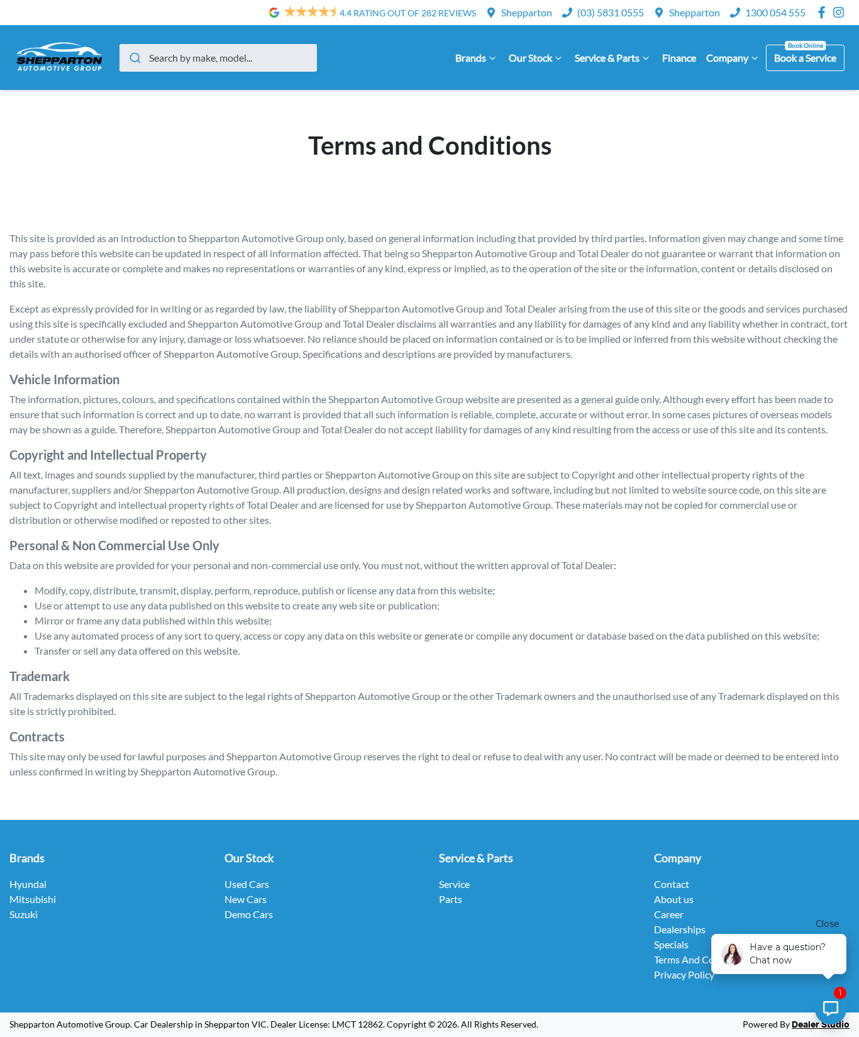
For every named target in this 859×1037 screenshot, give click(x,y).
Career (669, 914)
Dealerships (680, 929)
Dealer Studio (821, 1025)
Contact (671, 884)
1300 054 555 (775, 12)
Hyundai (28, 884)
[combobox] (218, 58)
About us (674, 899)
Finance (679, 58)
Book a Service (805, 58)
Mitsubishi (32, 899)
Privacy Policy (684, 974)
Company (727, 58)
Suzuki (23, 914)
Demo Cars (248, 914)
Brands (470, 58)
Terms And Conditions (702, 959)
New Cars (245, 899)
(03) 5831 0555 (610, 12)
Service (454, 884)
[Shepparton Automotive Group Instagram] (841, 12)
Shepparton (526, 12)
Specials (671, 944)
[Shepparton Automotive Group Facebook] (824, 12)
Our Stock (530, 58)
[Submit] (134, 58)
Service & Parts (607, 58)
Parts (450, 899)
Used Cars (246, 884)
